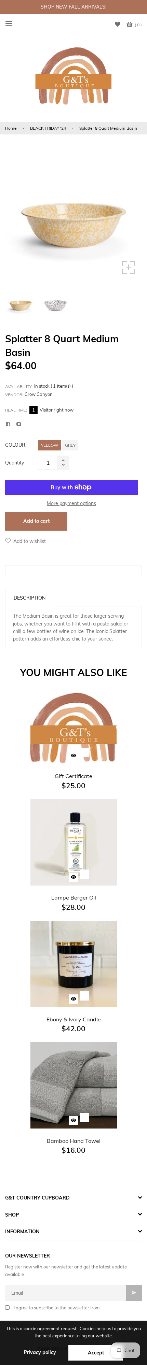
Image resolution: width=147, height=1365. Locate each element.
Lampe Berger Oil (73, 897)
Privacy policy (40, 1352)
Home (11, 128)
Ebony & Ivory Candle (73, 1019)
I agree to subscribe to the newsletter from (56, 1307)
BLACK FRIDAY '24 (48, 128)
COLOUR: (15, 445)
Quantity (14, 463)
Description (29, 598)
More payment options (71, 503)
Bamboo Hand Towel (74, 1140)
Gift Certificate (73, 776)
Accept (96, 1353)
